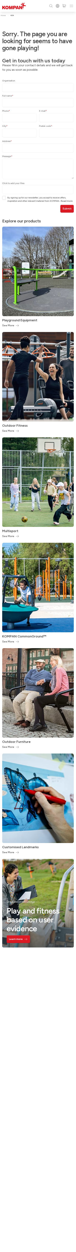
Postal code (45, 126)
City (5, 126)
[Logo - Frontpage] (14, 6)
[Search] (51, 6)
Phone (6, 111)
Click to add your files (13, 183)
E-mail (43, 111)
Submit (67, 208)
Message (7, 156)
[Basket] (64, 6)
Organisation (8, 80)
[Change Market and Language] (57, 6)
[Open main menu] (71, 6)
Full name (7, 95)
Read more (67, 201)
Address (7, 141)
